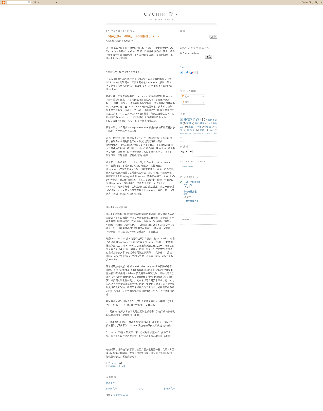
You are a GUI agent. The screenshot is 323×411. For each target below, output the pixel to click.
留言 (186, 102)
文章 (186, 96)
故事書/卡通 (115, 366)
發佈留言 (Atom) (121, 395)
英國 (123, 366)
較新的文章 (111, 388)
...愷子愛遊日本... (192, 201)
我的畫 (208, 127)
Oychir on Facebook (187, 166)
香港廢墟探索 (190, 191)
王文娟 (207, 133)
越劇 (215, 133)
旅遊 (190, 126)
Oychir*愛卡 (161, 14)
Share (183, 67)
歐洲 (199, 126)
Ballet (212, 130)
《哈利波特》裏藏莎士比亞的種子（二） (133, 36)
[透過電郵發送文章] (119, 363)
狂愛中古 (198, 133)
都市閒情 (199, 123)
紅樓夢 (191, 130)
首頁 (140, 388)
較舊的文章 (169, 388)
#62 (185, 194)
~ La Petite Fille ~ (193, 182)
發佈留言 (110, 383)
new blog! (188, 184)
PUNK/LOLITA (185, 133)
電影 (202, 130)
